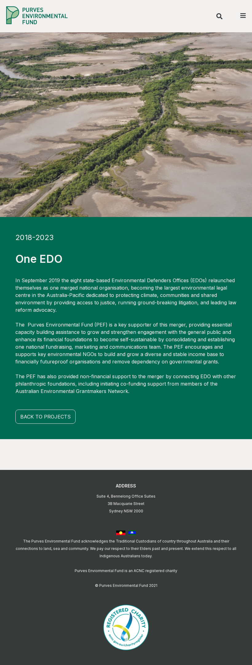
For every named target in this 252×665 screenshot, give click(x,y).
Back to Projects (45, 417)
